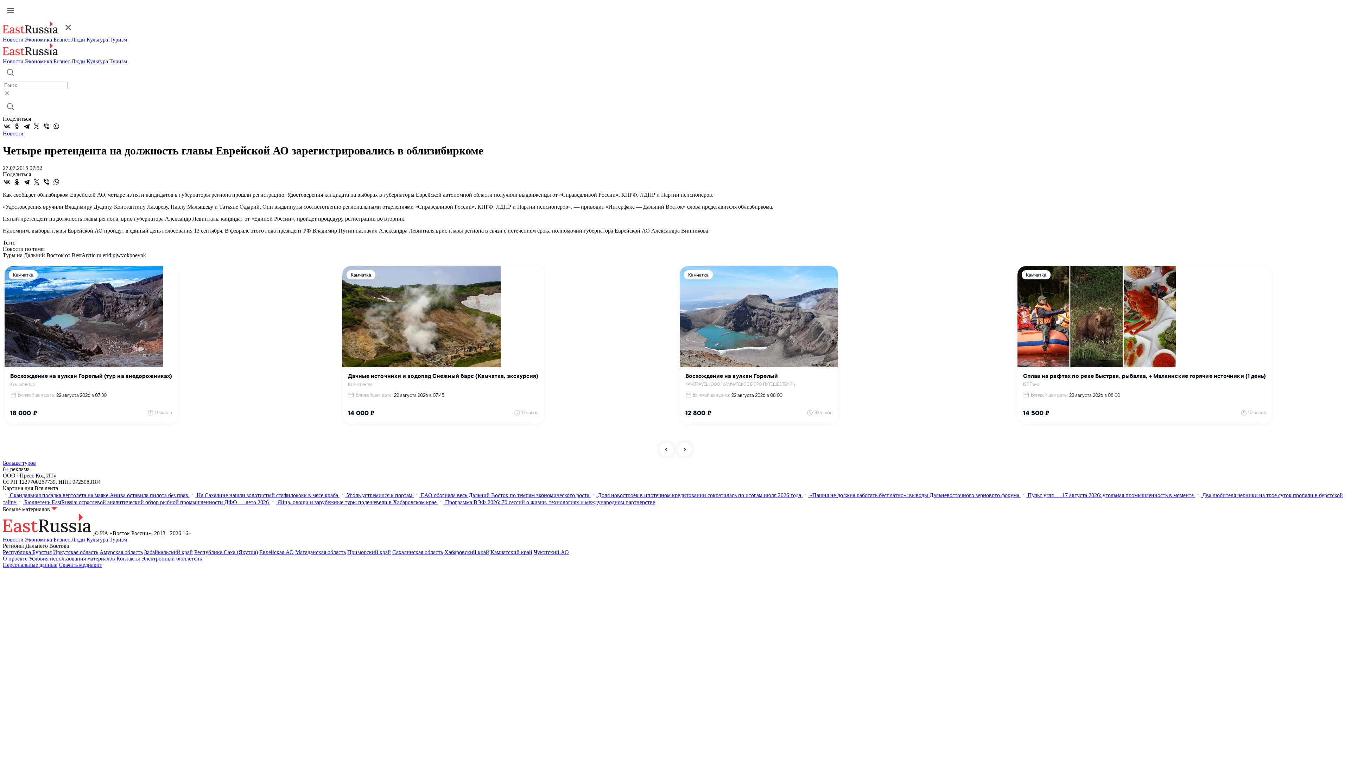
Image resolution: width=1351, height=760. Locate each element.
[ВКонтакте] (7, 126)
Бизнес (61, 40)
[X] (36, 126)
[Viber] (46, 126)
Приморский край (369, 552)
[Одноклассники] (17, 126)
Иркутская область (75, 552)
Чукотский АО (551, 552)
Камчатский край (511, 552)
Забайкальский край (168, 552)
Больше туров (19, 463)
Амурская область (121, 552)
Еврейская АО (276, 552)
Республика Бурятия (27, 552)
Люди (78, 40)
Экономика (38, 40)
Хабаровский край (466, 552)
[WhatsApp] (56, 126)
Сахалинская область (417, 552)
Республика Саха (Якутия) (226, 552)
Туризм (118, 40)
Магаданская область (320, 552)
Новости (13, 40)
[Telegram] (27, 126)
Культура (97, 40)
